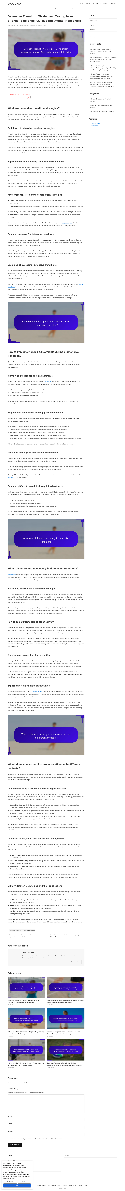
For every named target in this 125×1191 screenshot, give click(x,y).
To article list (75, 962)
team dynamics (37, 691)
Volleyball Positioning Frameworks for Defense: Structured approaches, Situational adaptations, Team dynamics (102, 84)
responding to (67, 223)
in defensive (48, 381)
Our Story (93, 29)
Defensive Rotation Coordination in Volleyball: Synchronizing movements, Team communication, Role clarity (101, 76)
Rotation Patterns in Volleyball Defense (102, 111)
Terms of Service (13, 1161)
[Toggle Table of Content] (28, 97)
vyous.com (16, 3)
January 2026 (95, 125)
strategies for (12, 477)
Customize (10, 1182)
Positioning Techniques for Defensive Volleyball (101, 106)
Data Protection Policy (15, 1165)
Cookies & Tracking (14, 1178)
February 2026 (95, 123)
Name (10, 1116)
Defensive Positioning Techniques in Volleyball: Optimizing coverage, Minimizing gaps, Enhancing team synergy (103, 68)
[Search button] (115, 37)
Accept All (17, 1186)
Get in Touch (93, 21)
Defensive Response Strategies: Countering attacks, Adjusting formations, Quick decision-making (103, 59)
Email (10, 1124)
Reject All (24, 1182)
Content (92, 25)
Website (10, 1131)
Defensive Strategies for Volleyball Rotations (36, 25)
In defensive (12, 575)
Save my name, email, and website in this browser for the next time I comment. (36, 1139)
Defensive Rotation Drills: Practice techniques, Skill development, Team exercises (101, 51)
